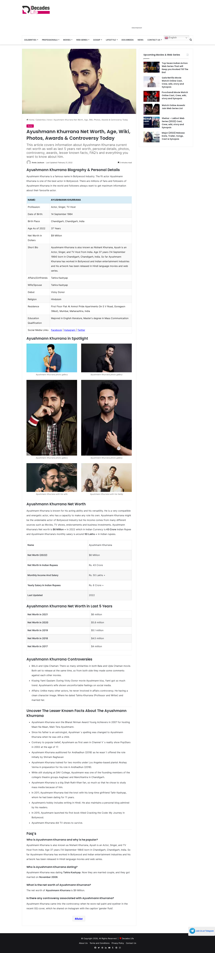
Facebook (56, 330)
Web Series (81, 40)
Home (31, 120)
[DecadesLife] (36, 10)
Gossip (96, 40)
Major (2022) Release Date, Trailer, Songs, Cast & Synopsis (173, 135)
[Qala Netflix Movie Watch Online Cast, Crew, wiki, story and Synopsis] (151, 81)
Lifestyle (111, 40)
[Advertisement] (137, 18)
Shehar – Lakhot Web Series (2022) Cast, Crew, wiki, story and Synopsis (173, 123)
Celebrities (30, 40)
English (172, 37)
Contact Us (153, 40)
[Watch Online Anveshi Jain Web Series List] (151, 109)
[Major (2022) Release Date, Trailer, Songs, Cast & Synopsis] (151, 136)
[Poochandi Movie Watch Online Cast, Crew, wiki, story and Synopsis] (151, 96)
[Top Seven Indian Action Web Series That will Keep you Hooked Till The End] (151, 67)
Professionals (49, 40)
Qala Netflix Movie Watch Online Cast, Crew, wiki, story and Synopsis (173, 82)
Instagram (70, 330)
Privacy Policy (118, 943)
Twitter (81, 330)
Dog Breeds (128, 40)
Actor (49, 120)
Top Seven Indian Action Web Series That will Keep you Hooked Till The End (175, 68)
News (140, 40)
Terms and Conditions (100, 943)
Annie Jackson (38, 162)
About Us (83, 943)
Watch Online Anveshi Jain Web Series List (173, 107)
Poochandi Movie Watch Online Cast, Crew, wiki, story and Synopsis (175, 95)
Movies (66, 40)
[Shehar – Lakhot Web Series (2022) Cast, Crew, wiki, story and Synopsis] (151, 122)
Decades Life (128, 938)
